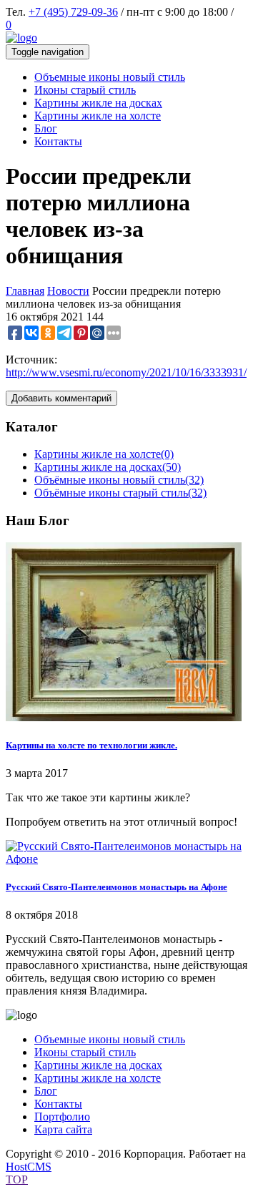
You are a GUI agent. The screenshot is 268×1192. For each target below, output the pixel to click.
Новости (68, 291)
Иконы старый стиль (85, 1052)
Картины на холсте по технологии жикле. (91, 745)
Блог (45, 1091)
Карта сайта (63, 1129)
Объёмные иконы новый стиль (119, 480)
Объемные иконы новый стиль (109, 1039)
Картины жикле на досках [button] (98, 103)
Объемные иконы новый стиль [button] (109, 77)
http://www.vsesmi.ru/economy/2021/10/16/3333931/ (126, 372)
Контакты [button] (58, 141)
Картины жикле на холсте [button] (97, 115)
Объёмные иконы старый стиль (120, 493)
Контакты (58, 1104)
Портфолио (62, 1116)
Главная (25, 291)
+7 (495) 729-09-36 (73, 12)
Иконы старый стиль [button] (85, 90)
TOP (17, 1179)
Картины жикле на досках (107, 467)
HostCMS (28, 1167)
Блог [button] (45, 128)
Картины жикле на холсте (104, 454)
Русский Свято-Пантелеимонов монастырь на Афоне (116, 886)
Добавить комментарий (61, 398)
